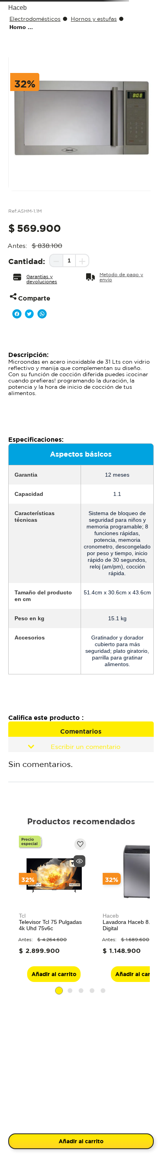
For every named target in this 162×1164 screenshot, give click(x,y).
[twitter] (29, 424)
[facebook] (16, 424)
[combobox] (81, 47)
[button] (44, 387)
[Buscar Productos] (133, 47)
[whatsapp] (42, 424)
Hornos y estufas (94, 89)
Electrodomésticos (35, 89)
